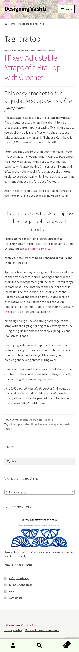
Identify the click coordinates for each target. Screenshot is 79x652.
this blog (10, 312)
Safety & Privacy (19, 578)
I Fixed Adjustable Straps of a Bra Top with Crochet (32, 67)
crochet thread (30, 424)
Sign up (8, 552)
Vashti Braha (47, 50)
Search (39, 645)
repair (8, 428)
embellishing (48, 424)
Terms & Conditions (20, 585)
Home (12, 23)
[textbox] (40, 492)
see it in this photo (37, 248)
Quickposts (46, 419)
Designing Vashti (25, 8)
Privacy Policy (13, 630)
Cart (61, 642)
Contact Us (15, 598)
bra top (15, 424)
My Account (13, 645)
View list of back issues (18, 564)
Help (11, 591)
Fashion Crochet (28, 419)
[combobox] (39, 492)
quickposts (64, 424)
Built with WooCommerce (42, 630)
